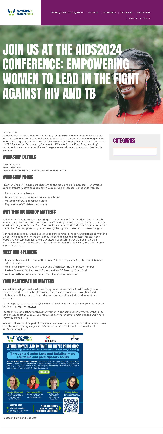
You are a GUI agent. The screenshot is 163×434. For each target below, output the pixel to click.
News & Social (143, 12)
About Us (133, 18)
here (33, 306)
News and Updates (25, 418)
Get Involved (126, 12)
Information (93, 12)
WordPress (58, 430)
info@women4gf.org (14, 329)
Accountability (109, 12)
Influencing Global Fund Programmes (67, 12)
